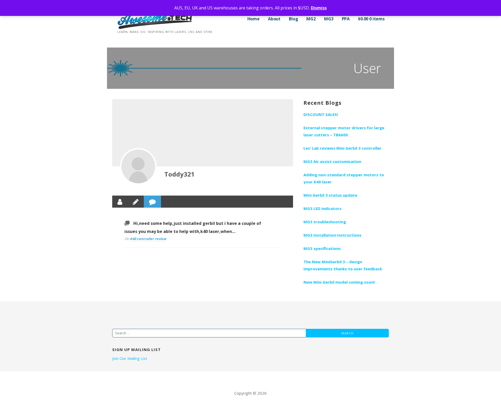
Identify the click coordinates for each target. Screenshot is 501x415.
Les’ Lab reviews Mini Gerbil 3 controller (342, 148)
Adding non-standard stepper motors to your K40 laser (343, 178)
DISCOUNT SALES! (320, 114)
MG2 (311, 19)
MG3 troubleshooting (324, 221)
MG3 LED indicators (322, 208)
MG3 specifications (322, 248)
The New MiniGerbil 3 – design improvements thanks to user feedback (342, 265)
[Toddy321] (138, 166)
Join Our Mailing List (129, 358)
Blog (293, 19)
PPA (346, 19)
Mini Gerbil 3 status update (330, 195)
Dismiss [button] (319, 8)
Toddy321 (179, 174)
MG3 (328, 19)
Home (253, 19)
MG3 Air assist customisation (332, 161)
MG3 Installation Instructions (332, 235)
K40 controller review (148, 238)
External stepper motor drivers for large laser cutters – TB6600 (343, 131)
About (274, 19)
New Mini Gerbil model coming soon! (339, 282)
